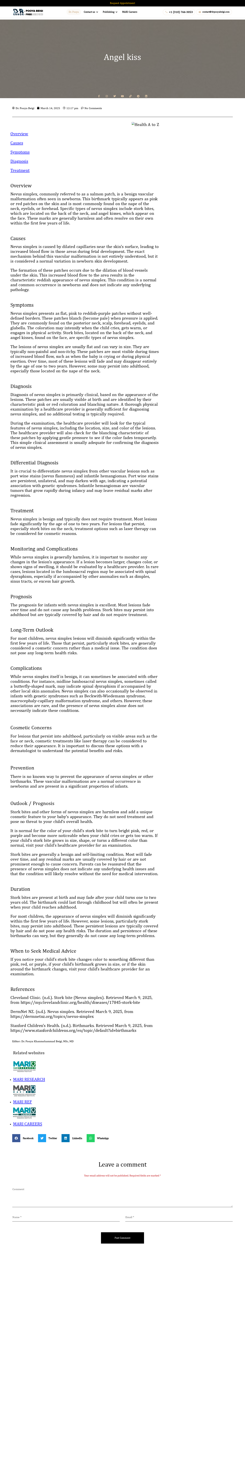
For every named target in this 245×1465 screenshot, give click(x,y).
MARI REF (22, 1101)
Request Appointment (122, 3)
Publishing (108, 11)
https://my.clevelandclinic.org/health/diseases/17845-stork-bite (80, 1002)
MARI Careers (129, 11)
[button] (24, 1138)
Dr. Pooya (74, 11)
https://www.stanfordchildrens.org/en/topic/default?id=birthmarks (73, 1030)
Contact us (89, 11)
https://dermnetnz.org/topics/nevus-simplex (52, 1016)
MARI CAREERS (27, 1123)
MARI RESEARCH (29, 1079)
